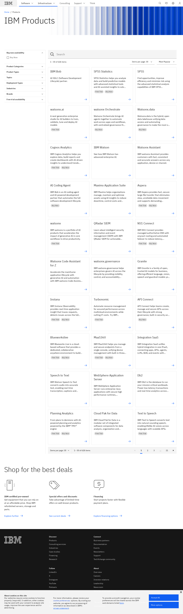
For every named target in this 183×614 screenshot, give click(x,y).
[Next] (173, 450)
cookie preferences (61, 600)
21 (167, 450)
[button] (173, 3)
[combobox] (112, 54)
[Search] (52, 54)
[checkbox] (25, 57)
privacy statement (61, 608)
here (122, 603)
